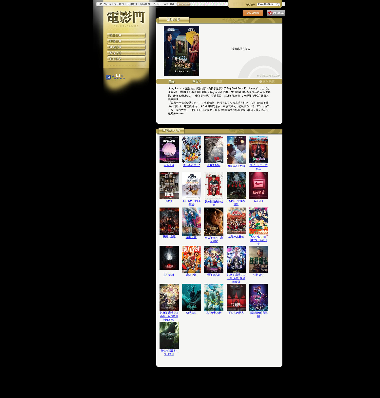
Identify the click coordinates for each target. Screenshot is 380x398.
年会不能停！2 (191, 165)
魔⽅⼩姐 (191, 274)
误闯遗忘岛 (213, 274)
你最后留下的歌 (236, 166)
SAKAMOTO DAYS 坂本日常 (258, 240)
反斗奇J (258, 201)
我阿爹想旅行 (213, 312)
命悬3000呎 (213, 165)
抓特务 (169, 200)
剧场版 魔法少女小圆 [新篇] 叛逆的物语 (236, 278)
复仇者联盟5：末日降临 (169, 352)
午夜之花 (191, 237)
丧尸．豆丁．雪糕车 (259, 167)
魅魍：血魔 (169, 236)
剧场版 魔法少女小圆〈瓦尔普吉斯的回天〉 (169, 316)
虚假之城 (169, 165)
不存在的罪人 (236, 312)
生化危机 (169, 274)
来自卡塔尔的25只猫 (191, 202)
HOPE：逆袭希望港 (236, 202)
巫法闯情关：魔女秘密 (214, 239)
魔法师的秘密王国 (259, 314)
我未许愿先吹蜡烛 (214, 203)
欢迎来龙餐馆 (236, 236)
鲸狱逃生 (191, 312)
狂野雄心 (258, 274)
